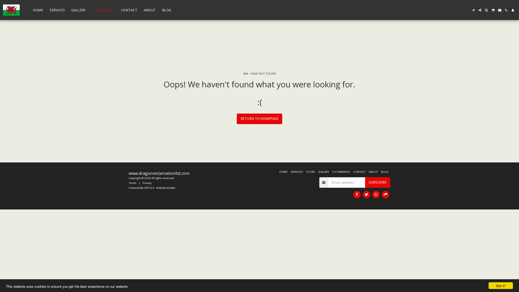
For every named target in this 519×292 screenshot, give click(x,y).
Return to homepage (259, 118)
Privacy (147, 183)
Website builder (166, 188)
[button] (473, 10)
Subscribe (377, 182)
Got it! (500, 285)
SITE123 (149, 188)
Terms (132, 183)
